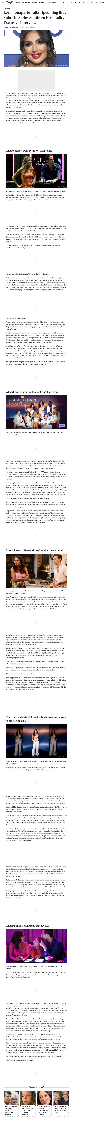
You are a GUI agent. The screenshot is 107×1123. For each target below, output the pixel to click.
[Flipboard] (75, 2)
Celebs (41, 3)
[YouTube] (67, 2)
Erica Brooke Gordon (11, 27)
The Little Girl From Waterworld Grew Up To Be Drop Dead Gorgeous (27, 1110)
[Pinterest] (79, 2)
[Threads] (83, 2)
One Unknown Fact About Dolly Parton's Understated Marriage (11, 1110)
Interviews (7, 8)
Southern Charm (43, 93)
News (18, 3)
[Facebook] (63, 2)
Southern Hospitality (33, 100)
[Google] (87, 2)
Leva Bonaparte (11, 93)
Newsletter (101, 2)
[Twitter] (71, 2)
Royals (34, 3)
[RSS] (91, 2)
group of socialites (21, 96)
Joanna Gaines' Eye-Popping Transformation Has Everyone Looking (44, 1110)
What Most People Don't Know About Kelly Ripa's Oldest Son (60, 1109)
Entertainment (52, 3)
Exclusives (26, 3)
